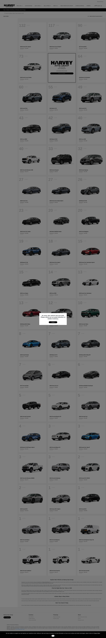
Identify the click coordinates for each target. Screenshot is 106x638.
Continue (53, 322)
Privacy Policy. (97, 633)
